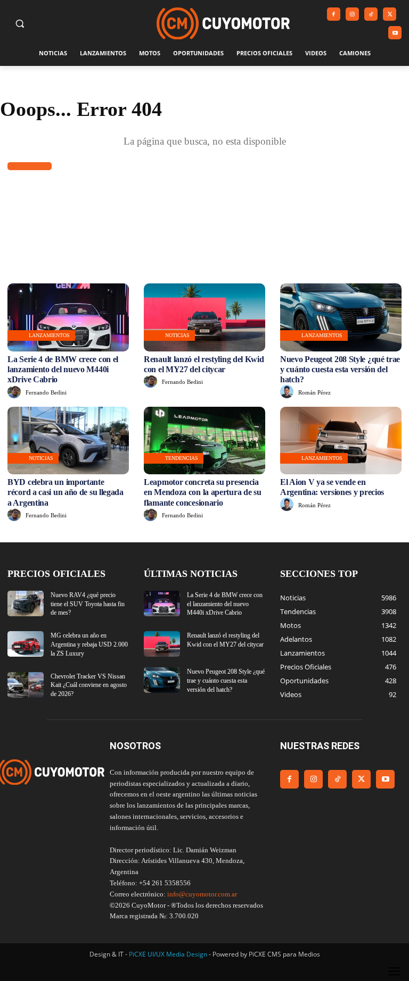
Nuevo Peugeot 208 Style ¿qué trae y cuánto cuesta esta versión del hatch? (340, 369)
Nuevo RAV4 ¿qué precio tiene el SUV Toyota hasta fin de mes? (88, 604)
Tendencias (181, 458)
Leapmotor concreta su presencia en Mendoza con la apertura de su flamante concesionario (202, 492)
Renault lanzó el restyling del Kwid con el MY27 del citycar (204, 364)
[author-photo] (15, 392)
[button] (19, 23)
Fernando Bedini (46, 392)
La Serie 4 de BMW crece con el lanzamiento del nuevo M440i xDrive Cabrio (62, 369)
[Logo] (223, 23)
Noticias (177, 335)
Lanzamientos (49, 335)
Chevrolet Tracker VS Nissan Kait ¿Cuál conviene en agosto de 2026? (89, 685)
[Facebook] (333, 14)
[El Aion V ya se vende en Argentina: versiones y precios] (341, 441)
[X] (389, 14)
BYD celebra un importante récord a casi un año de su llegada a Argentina (65, 492)
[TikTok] (371, 14)
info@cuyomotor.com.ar (202, 894)
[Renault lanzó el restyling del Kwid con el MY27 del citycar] (204, 317)
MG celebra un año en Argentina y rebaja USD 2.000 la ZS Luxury (89, 644)
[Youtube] (395, 32)
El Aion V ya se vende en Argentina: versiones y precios (332, 487)
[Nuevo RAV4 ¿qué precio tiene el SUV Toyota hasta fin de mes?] (25, 603)
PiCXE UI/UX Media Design (168, 954)
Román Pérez (314, 392)
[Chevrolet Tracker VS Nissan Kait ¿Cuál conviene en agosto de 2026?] (25, 685)
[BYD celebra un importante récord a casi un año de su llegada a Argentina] (68, 441)
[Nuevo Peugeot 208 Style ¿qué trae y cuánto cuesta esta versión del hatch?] (341, 317)
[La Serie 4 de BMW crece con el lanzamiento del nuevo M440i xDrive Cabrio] (68, 317)
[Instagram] (352, 14)
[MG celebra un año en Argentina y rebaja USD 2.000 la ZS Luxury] (25, 644)
